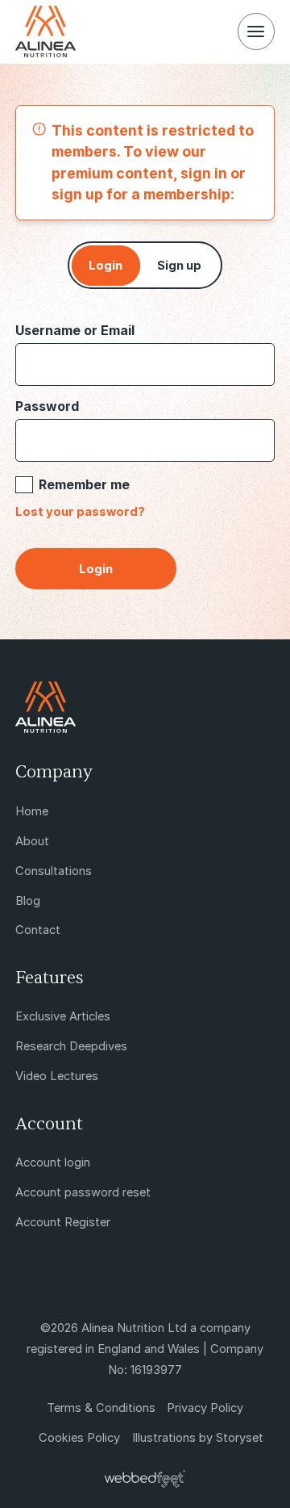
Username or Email (75, 330)
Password (47, 406)
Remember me (84, 484)
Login (105, 265)
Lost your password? (80, 512)
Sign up (179, 265)
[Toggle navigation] (256, 31)
